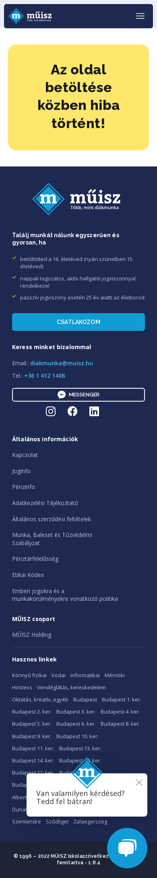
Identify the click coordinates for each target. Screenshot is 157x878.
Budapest (85, 699)
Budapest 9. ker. (32, 736)
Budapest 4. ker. (120, 711)
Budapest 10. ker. (77, 736)
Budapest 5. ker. (32, 723)
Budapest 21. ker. (33, 772)
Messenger (84, 395)
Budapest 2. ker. (32, 711)
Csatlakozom (78, 322)
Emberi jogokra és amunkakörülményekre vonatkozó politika (65, 595)
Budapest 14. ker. (33, 760)
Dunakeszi (25, 809)
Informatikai (85, 675)
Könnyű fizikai (29, 675)
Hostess (22, 687)
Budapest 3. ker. (76, 711)
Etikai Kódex (28, 575)
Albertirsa (24, 797)
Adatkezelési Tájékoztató (45, 503)
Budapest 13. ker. (80, 748)
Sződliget (57, 821)
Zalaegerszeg (90, 821)
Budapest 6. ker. (76, 723)
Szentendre (26, 821)
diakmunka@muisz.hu (61, 363)
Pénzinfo (23, 487)
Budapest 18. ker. (80, 760)
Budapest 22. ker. (80, 772)
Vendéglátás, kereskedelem (71, 687)
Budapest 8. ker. (120, 723)
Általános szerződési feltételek (51, 519)
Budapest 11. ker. (33, 748)
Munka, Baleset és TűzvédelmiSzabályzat (52, 539)
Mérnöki (115, 675)
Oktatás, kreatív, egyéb (40, 699)
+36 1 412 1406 (44, 375)
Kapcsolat (25, 455)
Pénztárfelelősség (35, 558)
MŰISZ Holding (31, 634)
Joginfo (21, 471)
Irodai (59, 675)
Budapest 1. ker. (121, 699)
